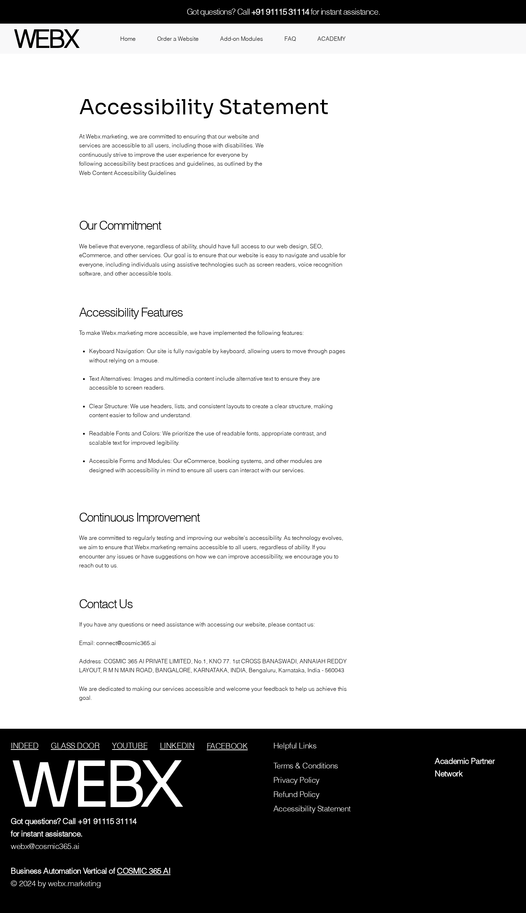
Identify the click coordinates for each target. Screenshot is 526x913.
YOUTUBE (129, 746)
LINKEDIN (177, 746)
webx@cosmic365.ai (45, 846)
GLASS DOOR (75, 746)
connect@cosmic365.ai (126, 642)
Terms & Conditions (305, 765)
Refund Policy (296, 794)
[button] (178, 38)
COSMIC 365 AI (143, 870)
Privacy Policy (296, 780)
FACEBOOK (227, 746)
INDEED (24, 746)
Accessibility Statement (312, 808)
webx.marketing (74, 883)
